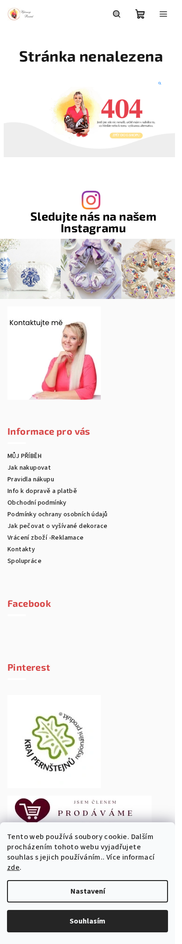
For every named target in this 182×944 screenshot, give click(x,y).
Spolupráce (24, 561)
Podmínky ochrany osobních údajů (57, 514)
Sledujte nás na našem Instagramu (93, 222)
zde (13, 867)
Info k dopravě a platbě (42, 491)
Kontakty (21, 549)
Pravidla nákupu (30, 479)
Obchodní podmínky (37, 502)
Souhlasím (87, 921)
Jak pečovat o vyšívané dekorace (57, 526)
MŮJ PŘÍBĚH (24, 456)
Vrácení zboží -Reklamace (45, 537)
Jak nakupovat (29, 467)
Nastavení (87, 891)
